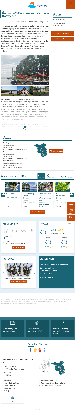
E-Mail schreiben (48, 277)
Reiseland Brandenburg (49, 380)
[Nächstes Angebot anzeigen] (72, 195)
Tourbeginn (7, 143)
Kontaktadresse (8, 161)
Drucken (12, 401)
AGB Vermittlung (9, 388)
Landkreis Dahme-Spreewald (51, 386)
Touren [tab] (40, 176)
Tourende (6, 152)
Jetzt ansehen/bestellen (18, 281)
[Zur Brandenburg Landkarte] (52, 368)
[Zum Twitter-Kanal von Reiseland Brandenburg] (44, 350)
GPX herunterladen (63, 33)
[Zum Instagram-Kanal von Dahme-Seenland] (35, 350)
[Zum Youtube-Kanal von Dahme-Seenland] (40, 350)
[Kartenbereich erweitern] (72, 180)
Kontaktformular (9, 386)
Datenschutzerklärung (11, 383)
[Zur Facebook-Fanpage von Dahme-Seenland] (30, 350)
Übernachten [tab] (52, 176)
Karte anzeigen (57, 151)
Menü (70, 6)
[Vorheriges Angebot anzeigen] (3, 195)
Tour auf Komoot (62, 39)
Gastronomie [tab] (67, 176)
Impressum (7, 380)
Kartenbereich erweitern (63, 180)
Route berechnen (18, 247)
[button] (71, 218)
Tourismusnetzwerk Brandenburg (53, 383)
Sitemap (6, 391)
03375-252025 (49, 274)
